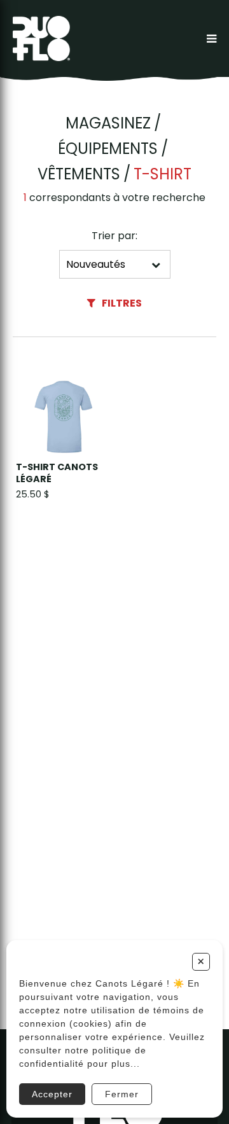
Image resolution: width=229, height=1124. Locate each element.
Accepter (52, 1094)
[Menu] (211, 38)
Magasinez (108, 123)
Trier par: (114, 235)
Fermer (122, 1094)
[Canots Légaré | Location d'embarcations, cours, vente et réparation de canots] (41, 38)
